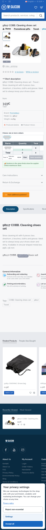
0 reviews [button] (19, 72)
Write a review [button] (32, 72)
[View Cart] (41, 7)
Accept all (9, 524)
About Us (7, 459)
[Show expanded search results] (40, 15)
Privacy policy (8, 503)
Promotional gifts (22, 29)
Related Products (10, 341)
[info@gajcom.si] (10, 1)
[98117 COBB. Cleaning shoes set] (9, 421)
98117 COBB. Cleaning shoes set (28, 419)
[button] (7, 33)
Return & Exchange (11, 182)
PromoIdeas (14, 113)
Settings (9, 517)
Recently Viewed (10, 410)
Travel (36, 29)
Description (10, 209)
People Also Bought (27, 341)
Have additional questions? (17, 195)
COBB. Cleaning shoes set (20, 300)
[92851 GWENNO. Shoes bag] (19, 364)
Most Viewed (25, 410)
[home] (7, 29)
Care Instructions (10, 175)
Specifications (28, 209)
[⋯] (4, 1)
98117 (36, 300)
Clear (25, 157)
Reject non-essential (14, 509)
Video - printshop (11, 66)
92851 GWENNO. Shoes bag (15, 383)
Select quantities (36, 157)
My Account (27, 459)
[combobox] (19, 15)
